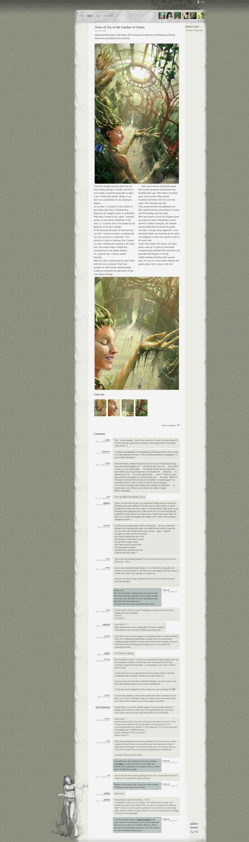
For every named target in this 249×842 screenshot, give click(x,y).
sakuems (106, 624)
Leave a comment (169, 425)
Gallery (89, 16)
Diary (98, 16)
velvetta (107, 793)
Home (81, 16)
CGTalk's (119, 764)
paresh (107, 653)
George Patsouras (103, 707)
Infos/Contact (108, 16)
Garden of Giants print (195, 30)
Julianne (106, 503)
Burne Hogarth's (144, 819)
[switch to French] (198, 2)
